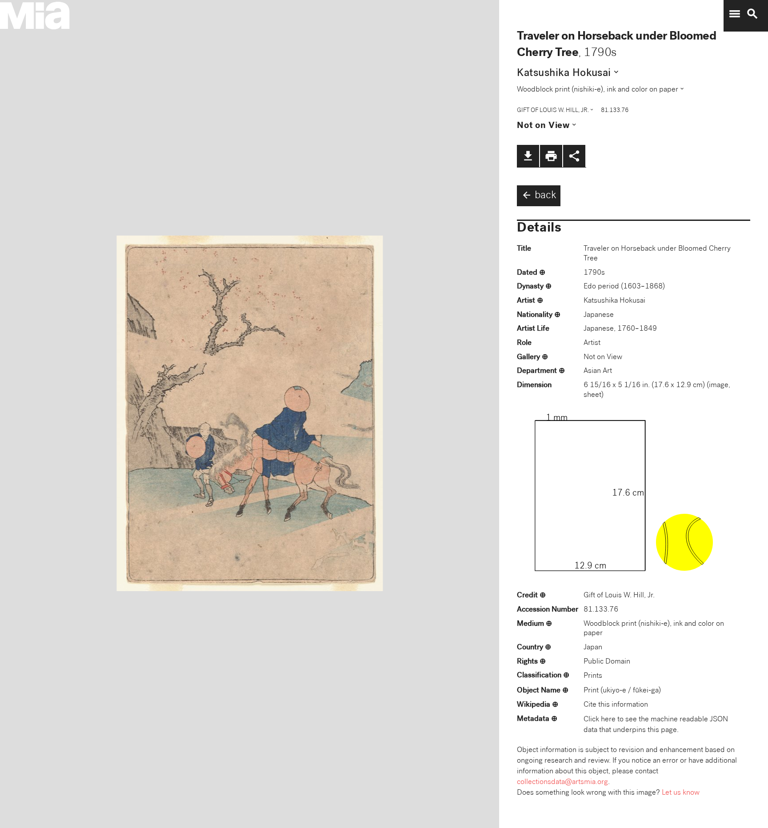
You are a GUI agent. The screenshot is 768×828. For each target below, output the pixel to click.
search (752, 13)
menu (734, 13)
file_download (528, 156)
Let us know (681, 793)
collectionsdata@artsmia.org (562, 782)
